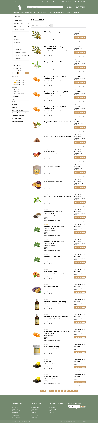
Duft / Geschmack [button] (16, 118)
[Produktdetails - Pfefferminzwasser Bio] (84, 266)
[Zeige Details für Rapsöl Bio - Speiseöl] (37, 379)
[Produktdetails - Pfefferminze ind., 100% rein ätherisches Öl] (84, 251)
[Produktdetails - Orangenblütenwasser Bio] (84, 71)
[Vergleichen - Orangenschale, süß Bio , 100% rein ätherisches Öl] (80, 86)
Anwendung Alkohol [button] (17, 124)
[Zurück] (41, 391)
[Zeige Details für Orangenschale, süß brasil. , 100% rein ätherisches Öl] (37, 95)
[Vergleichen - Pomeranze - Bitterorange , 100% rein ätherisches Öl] (80, 341)
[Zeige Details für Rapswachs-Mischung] (37, 349)
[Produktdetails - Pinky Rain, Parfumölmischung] (84, 311)
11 (64, 390)
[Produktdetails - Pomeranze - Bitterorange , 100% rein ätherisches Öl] (84, 341)
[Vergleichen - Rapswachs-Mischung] (80, 356)
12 (67, 390)
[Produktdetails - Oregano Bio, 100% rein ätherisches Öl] (84, 131)
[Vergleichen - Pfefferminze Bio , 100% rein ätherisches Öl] (80, 236)
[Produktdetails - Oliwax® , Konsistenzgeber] (84, 41)
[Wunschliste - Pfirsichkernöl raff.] (76, 281)
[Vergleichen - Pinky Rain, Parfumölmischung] (80, 311)
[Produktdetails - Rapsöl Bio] (84, 371)
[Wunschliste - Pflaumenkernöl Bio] (76, 296)
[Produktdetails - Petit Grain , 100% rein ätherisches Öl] (84, 206)
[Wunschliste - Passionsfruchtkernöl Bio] (76, 191)
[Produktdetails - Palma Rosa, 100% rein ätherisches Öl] (84, 146)
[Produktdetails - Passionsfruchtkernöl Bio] (84, 191)
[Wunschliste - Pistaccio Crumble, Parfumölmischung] (76, 326)
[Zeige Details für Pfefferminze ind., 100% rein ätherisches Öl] (37, 245)
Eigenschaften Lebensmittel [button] (19, 113)
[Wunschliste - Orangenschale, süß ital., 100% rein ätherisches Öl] (76, 116)
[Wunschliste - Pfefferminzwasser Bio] (76, 266)
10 (61, 390)
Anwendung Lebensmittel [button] (18, 115)
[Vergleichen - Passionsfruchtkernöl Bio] (80, 191)
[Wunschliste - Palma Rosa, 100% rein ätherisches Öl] (76, 146)
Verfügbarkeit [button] (15, 96)
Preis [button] (13, 63)
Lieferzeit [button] (14, 87)
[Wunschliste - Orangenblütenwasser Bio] (76, 71)
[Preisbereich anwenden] (28, 73)
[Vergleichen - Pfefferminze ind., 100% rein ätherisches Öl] (80, 251)
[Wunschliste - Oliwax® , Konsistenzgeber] (76, 41)
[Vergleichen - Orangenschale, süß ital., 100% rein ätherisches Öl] (80, 116)
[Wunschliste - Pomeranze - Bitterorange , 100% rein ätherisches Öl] (76, 341)
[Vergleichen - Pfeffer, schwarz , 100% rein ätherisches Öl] (80, 221)
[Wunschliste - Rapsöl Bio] (76, 371)
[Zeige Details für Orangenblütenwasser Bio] (37, 65)
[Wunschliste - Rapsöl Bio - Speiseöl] (76, 386)
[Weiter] (76, 391)
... (47, 390)
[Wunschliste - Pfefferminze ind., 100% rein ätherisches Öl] (76, 251)
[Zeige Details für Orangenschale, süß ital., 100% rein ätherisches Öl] (37, 110)
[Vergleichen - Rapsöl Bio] (80, 371)
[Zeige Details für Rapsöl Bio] (37, 364)
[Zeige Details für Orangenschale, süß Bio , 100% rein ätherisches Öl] (37, 80)
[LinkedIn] (53, 399)
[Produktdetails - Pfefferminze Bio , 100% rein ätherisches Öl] (84, 236)
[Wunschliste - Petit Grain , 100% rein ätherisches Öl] (76, 206)
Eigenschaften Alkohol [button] (17, 121)
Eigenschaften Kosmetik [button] (18, 99)
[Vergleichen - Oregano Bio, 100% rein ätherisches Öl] (80, 131)
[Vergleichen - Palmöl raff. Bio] (80, 161)
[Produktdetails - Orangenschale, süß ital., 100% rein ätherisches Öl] (84, 116)
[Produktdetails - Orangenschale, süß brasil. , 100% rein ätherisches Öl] (84, 101)
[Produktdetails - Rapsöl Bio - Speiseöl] (84, 386)
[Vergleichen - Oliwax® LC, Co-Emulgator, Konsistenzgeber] (80, 56)
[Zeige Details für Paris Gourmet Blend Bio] (37, 170)
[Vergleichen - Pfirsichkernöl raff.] (80, 281)
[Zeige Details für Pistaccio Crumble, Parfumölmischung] (37, 320)
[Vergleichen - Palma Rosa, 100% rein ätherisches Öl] (80, 146)
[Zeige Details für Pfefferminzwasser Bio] (37, 260)
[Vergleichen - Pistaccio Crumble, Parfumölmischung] (80, 326)
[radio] (49, 25)
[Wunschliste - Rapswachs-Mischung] (76, 356)
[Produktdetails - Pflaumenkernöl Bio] (84, 296)
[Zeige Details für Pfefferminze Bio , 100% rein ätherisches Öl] (37, 230)
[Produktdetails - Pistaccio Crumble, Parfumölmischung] (84, 326)
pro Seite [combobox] (35, 390)
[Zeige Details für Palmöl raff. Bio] (37, 155)
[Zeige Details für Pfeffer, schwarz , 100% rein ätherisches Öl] (37, 215)
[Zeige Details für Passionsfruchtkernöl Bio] (37, 185)
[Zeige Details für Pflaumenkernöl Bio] (37, 290)
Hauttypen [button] (15, 101)
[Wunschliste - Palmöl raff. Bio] (76, 161)
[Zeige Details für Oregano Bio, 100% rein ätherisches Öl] (37, 125)
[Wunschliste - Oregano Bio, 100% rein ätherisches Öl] (76, 131)
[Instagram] (50, 399)
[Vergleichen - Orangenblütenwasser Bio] (80, 71)
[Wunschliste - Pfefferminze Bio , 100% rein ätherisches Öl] (76, 236)
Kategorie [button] (14, 107)
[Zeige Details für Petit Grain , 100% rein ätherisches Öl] (37, 200)
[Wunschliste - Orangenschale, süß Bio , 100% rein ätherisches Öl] (76, 86)
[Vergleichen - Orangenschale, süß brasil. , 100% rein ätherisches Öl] (80, 101)
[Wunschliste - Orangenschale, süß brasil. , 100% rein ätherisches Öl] (76, 101)
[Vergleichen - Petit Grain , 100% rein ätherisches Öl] (80, 206)
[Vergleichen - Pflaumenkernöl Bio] (80, 296)
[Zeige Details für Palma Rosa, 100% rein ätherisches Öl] (37, 140)
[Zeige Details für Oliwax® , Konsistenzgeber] (37, 35)
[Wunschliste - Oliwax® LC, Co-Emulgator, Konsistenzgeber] (76, 56)
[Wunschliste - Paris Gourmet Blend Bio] (76, 176)
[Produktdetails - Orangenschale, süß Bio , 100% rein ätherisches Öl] (84, 86)
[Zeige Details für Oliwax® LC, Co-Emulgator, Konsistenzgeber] (37, 50)
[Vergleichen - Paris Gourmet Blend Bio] (80, 176)
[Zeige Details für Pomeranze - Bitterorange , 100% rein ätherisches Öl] (37, 335)
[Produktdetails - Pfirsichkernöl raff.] (84, 281)
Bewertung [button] (15, 76)
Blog (75, 1)
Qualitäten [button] (15, 104)
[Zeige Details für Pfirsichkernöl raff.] (37, 275)
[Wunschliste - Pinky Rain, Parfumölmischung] (76, 311)
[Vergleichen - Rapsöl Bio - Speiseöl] (80, 386)
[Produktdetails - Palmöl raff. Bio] (84, 161)
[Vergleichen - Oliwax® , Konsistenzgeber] (80, 41)
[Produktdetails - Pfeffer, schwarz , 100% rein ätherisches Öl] (84, 221)
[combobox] (14, 1)
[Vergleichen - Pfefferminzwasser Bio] (80, 266)
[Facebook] (44, 399)
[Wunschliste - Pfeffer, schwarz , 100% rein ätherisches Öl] (76, 221)
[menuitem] (16, 12)
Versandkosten (58, 39)
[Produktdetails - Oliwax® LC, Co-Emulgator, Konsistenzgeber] (84, 56)
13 (70, 390)
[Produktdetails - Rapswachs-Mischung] (84, 356)
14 (73, 390)
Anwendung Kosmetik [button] (17, 110)
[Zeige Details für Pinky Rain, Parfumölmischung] (37, 304)
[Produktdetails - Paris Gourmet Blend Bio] (84, 176)
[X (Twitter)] (47, 399)
